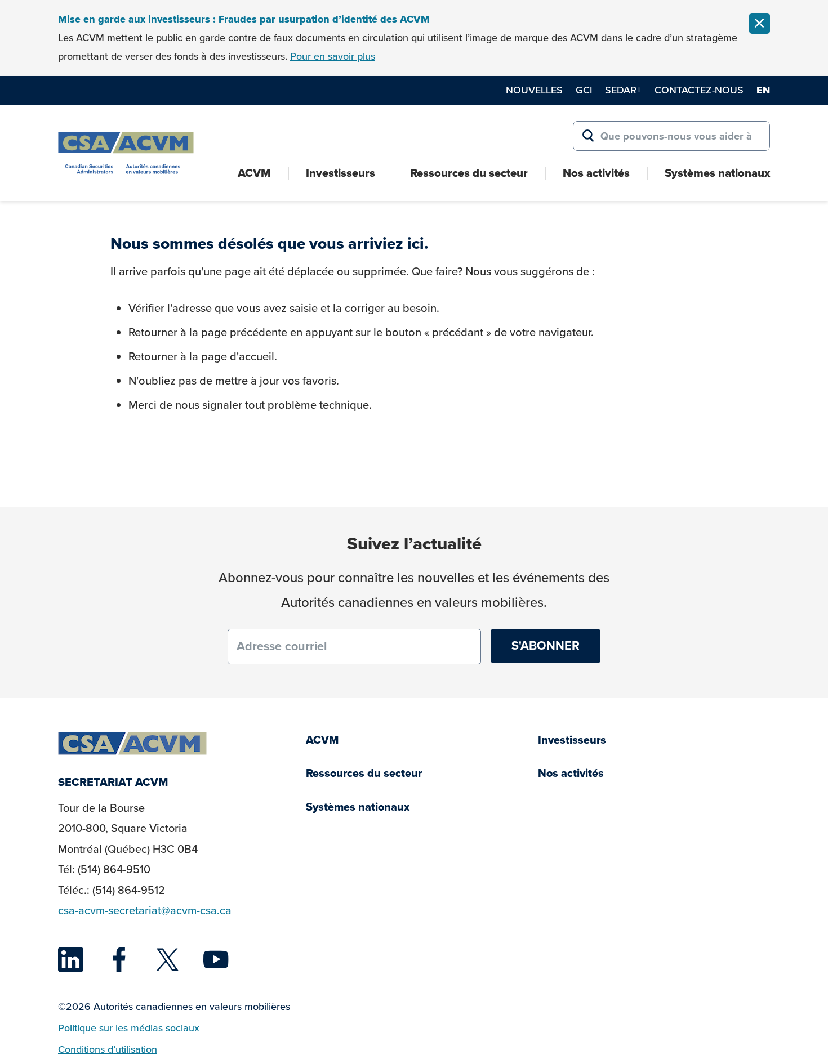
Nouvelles (534, 90)
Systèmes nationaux (717, 172)
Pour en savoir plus (332, 56)
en (763, 90)
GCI (584, 90)
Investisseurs (340, 172)
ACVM (254, 172)
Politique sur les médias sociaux (128, 1028)
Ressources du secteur (469, 172)
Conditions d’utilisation (107, 1049)
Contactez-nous (699, 90)
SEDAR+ (623, 90)
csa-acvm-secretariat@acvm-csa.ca (145, 910)
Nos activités (596, 172)
